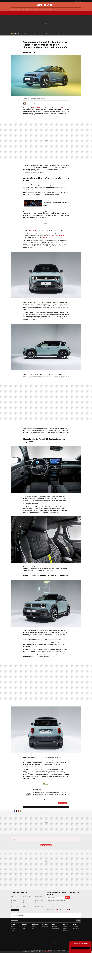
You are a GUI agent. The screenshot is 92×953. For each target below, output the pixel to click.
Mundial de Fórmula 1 (39, 906)
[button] (31, 103)
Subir (77, 920)
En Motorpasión (46, 200)
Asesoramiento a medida (47, 9)
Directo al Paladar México (45, 943)
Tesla (35, 33)
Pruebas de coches (39, 900)
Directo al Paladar (45, 926)
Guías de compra (15, 9)
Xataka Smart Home (14, 932)
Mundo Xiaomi (13, 933)
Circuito (43, 33)
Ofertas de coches (26, 9)
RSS (65, 909)
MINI (39, 33)
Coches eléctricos (36, 811)
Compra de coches (46, 5)
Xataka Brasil (13, 943)
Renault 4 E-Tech (60, 108)
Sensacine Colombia (35, 943)
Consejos (35, 9)
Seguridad (27, 33)
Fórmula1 (13, 896)
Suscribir (68, 897)
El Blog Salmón (75, 926)
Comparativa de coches (38, 903)
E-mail (38, 52)
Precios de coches (27, 902)
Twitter (80, 9)
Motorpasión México (56, 942)
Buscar (78, 915)
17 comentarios (27, 52)
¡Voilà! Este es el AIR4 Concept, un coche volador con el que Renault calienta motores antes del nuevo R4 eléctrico (55, 204)
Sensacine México (35, 942)
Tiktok (70, 909)
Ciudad (47, 33)
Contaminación (58, 33)
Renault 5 (53, 811)
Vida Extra (23, 928)
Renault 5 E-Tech (37, 108)
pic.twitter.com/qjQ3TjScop (57, 235)
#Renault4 (31, 230)
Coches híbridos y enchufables (39, 897)
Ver (46, 845)
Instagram (60, 909)
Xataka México (14, 942)
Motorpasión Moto (55, 928)
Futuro (24, 906)
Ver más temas (15, 909)
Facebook (32, 52)
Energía (64, 33)
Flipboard (36, 52)
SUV (24, 900)
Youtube (57, 909)
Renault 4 (59, 811)
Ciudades (52, 33)
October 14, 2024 (46, 237)
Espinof (33, 928)
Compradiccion (65, 930)
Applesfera (13, 930)
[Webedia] (78, 1)
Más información (62, 803)
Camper (22, 33)
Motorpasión (54, 926)
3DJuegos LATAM (25, 942)
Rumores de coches (15, 902)
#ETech (36, 230)
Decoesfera (65, 928)
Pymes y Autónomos (76, 928)
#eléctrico (44, 230)
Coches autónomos (15, 906)
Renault (29, 811)
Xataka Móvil (13, 928)
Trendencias (65, 926)
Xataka (12, 926)
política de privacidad (62, 900)
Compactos (13, 900)
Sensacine (34, 926)
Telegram (62, 909)
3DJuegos (23, 926)
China (32, 33)
